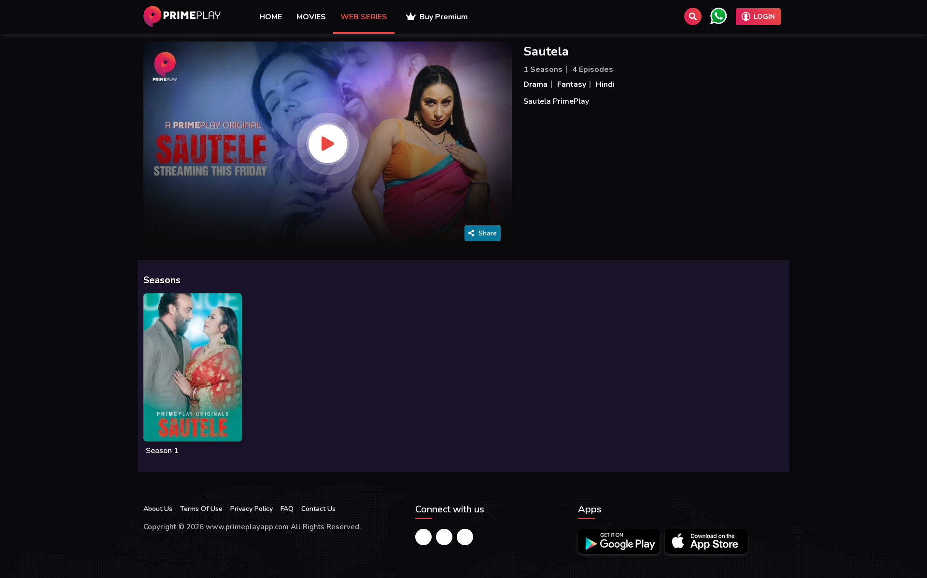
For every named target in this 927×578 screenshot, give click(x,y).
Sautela (546, 51)
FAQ (287, 508)
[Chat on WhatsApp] (718, 16)
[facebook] (423, 537)
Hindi (605, 84)
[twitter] (444, 537)
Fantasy (571, 84)
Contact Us (318, 508)
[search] (693, 16)
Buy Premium (442, 17)
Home (270, 17)
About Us (157, 508)
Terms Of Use (201, 508)
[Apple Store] (706, 541)
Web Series (363, 17)
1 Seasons (542, 69)
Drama (535, 84)
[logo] (182, 16)
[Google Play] (619, 541)
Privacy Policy (251, 508)
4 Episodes (592, 69)
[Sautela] (328, 143)
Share (487, 233)
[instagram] (465, 537)
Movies (311, 17)
